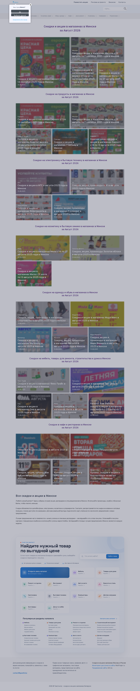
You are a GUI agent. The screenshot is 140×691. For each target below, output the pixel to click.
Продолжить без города (20, 19)
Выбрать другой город (20, 15)
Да (20, 12)
